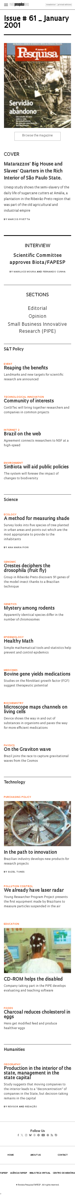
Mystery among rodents (29, 608)
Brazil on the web (22, 434)
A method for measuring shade (36, 518)
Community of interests (29, 401)
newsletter (51, 5)
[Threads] (40, 1135)
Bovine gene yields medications (37, 674)
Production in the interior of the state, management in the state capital (37, 1073)
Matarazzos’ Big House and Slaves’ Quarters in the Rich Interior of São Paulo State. (33, 171)
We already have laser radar (34, 890)
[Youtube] (51, 1135)
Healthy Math (18, 641)
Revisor (13, 1107)
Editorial (37, 308)
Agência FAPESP (18, 1173)
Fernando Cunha (54, 272)
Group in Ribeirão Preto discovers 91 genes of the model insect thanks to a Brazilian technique (36, 582)
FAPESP (4, 1173)
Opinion (38, 316)
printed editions (64, 5)
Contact (63, 1155)
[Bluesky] (34, 1135)
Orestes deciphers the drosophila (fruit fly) (27, 568)
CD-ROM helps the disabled (33, 979)
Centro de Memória (64, 1173)
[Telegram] (45, 1135)
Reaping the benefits (26, 368)
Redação (31, 1107)
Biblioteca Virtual (40, 1173)
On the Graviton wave (27, 749)
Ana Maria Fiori (18, 548)
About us (35, 1155)
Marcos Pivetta (19, 219)
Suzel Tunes (16, 872)
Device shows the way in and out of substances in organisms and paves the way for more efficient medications (36, 723)
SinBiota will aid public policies (36, 467)
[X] (24, 1135)
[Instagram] (29, 1135)
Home (11, 1155)
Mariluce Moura (25, 272)
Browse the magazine (37, 135)
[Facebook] (19, 1135)
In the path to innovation (30, 852)
